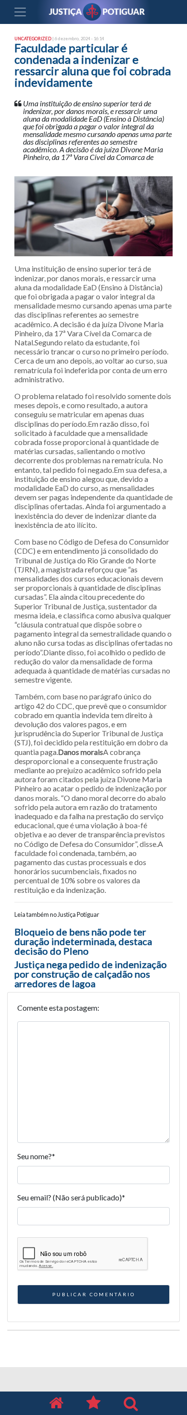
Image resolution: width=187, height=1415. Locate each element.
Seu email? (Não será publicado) (71, 1197)
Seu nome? (36, 1156)
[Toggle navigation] (20, 12)
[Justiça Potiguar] (56, 1403)
